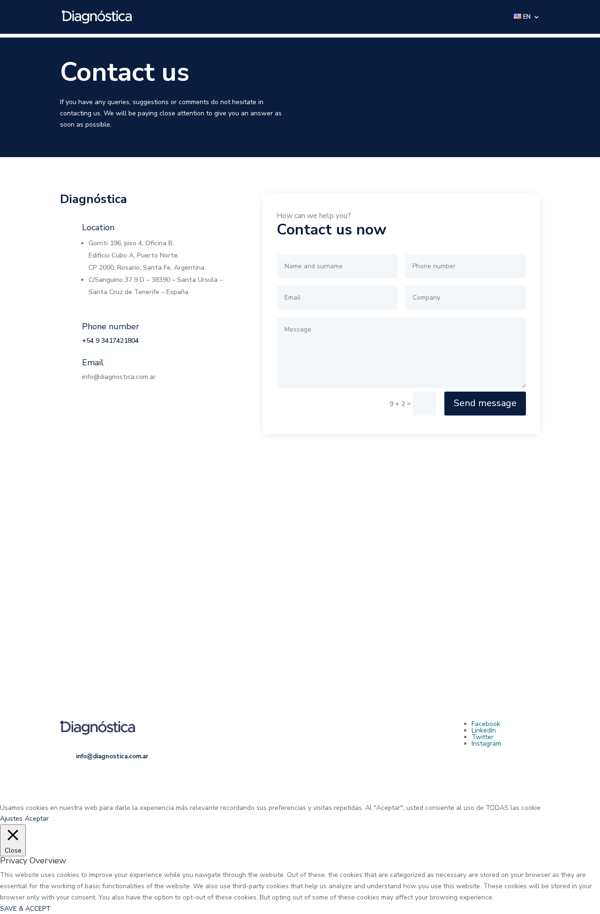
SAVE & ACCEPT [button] (25, 908)
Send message (485, 403)
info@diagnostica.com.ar (119, 376)
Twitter (483, 737)
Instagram (486, 743)
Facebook (486, 723)
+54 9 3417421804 (110, 340)
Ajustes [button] (11, 818)
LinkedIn (484, 730)
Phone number (110, 326)
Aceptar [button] (37, 818)
